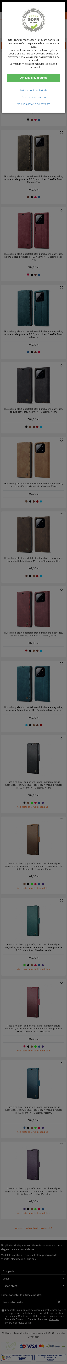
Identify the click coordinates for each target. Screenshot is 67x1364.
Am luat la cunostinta (33, 77)
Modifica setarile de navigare (33, 104)
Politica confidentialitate (33, 90)
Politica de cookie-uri (33, 97)
